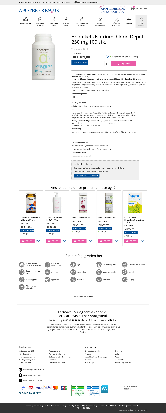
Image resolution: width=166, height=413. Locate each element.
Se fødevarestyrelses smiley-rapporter (60, 358)
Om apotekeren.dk (92, 351)
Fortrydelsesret (25, 363)
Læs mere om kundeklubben (87, 175)
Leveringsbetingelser (27, 357)
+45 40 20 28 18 (72, 320)
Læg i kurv (125, 64)
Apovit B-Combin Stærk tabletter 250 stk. (30, 219)
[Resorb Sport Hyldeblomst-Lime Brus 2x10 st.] (134, 203)
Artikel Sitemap (131, 386)
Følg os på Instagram (32, 380)
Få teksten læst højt (57, 362)
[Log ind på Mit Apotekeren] (111, 9)
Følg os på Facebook (32, 375)
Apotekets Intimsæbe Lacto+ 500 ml (55, 219)
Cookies (88, 360)
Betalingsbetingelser (27, 360)
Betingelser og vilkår (27, 351)
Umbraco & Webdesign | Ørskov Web (133, 410)
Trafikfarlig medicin (123, 363)
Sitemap (128, 389)
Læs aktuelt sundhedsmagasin (97, 357)
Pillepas (88, 354)
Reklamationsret (55, 351)
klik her (112, 320)
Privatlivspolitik (25, 354)
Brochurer (119, 351)
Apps (117, 357)
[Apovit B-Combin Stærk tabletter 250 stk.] (30, 203)
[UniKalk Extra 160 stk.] (82, 203)
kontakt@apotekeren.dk (34, 370)
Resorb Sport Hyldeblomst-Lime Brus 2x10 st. (134, 220)
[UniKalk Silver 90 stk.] (108, 203)
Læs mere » (24, 223)
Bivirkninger (89, 363)
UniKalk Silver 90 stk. (107, 218)
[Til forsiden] (43, 11)
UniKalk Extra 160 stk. (81, 218)
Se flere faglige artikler (83, 296)
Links (117, 354)
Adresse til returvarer (57, 354)
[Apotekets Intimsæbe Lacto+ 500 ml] (56, 203)
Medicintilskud (120, 360)
